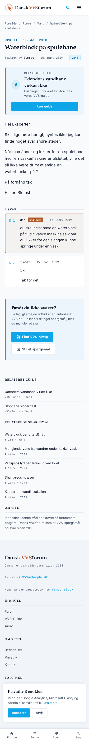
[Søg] (68, 7)
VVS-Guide (13, 619)
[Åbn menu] (79, 7)
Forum (27, 23)
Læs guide (44, 106)
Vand (40, 23)
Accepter (19, 713)
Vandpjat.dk (63, 589)
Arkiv (9, 626)
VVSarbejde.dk (35, 577)
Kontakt (11, 665)
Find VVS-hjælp (35, 337)
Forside (11, 23)
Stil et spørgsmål (36, 349)
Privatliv (11, 657)
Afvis (39, 713)
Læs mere (50, 703)
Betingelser (13, 650)
